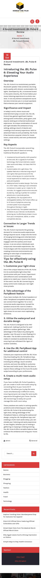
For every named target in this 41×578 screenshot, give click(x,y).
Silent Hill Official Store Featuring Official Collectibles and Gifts (18, 522)
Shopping (7, 483)
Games (5, 470)
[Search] (33, 453)
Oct (7, 56)
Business (6, 474)
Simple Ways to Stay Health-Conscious (17, 542)
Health (5, 492)
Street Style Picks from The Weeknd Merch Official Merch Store (19, 529)
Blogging (6, 479)
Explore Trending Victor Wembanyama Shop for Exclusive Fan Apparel (19, 515)
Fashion (6, 488)
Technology (7, 501)
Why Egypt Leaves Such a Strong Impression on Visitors (20, 536)
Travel (5, 497)
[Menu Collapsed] (32, 22)
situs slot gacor (20, 561)
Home (19, 36)
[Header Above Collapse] (37, 21)
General (34, 441)
